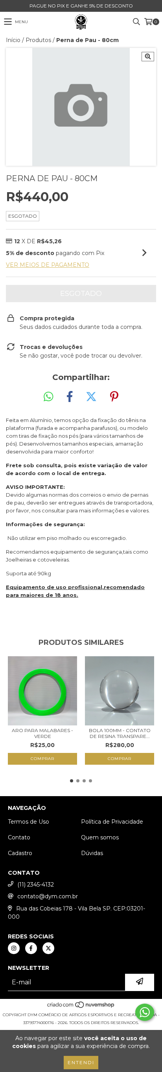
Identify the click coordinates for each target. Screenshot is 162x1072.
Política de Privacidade (112, 821)
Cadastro (20, 853)
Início (13, 40)
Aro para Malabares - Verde (42, 733)
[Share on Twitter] (91, 397)
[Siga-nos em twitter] (48, 948)
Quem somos (100, 837)
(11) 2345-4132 (35, 884)
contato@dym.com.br (47, 896)
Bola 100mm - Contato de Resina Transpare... (120, 733)
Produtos (38, 40)
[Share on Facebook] (69, 397)
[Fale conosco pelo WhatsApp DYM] (144, 1012)
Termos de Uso (28, 821)
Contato (19, 837)
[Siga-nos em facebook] (31, 948)
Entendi (81, 1062)
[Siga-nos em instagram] (14, 948)
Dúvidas (92, 853)
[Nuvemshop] (81, 1007)
